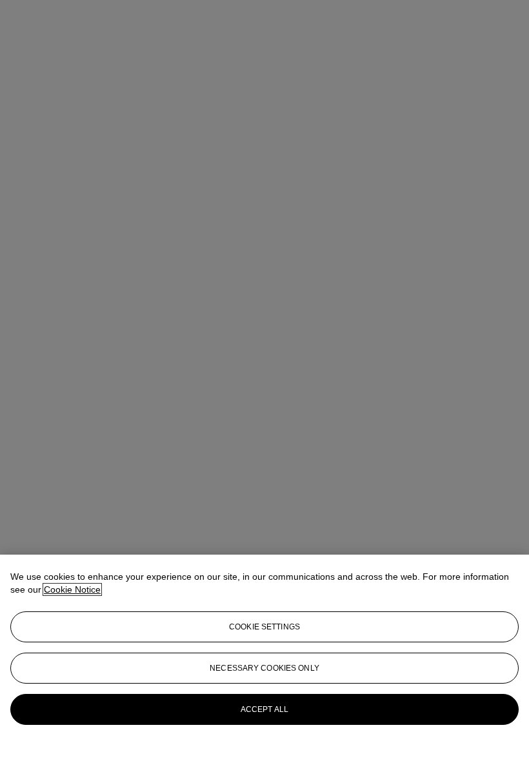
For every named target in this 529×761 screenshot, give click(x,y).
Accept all (264, 709)
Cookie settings (264, 626)
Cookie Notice (72, 589)
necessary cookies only (264, 668)
